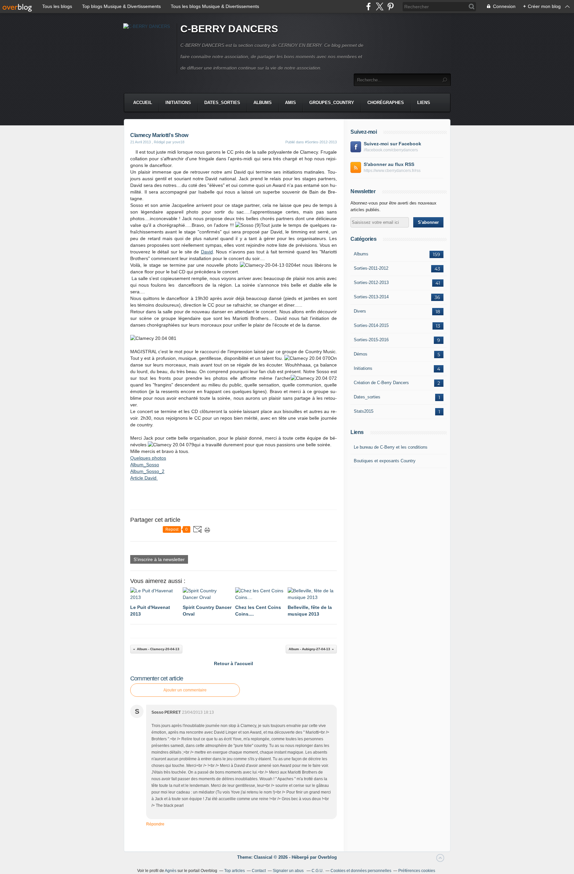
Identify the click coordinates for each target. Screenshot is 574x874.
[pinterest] (390, 6)
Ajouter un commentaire (185, 690)
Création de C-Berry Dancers (381, 382)
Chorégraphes (385, 102)
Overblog (327, 857)
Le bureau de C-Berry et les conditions (391, 447)
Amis (290, 102)
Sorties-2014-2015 (371, 325)
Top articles (234, 870)
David (207, 251)
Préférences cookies (416, 870)
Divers (360, 311)
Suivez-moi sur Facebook (392, 143)
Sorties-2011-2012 (371, 268)
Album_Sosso (144, 464)
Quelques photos (148, 458)
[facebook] (368, 6)
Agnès (170, 870)
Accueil (142, 102)
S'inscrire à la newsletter (159, 559)
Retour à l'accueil (233, 663)
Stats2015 (363, 411)
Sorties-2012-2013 (371, 282)
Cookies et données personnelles (361, 870)
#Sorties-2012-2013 (321, 142)
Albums (262, 102)
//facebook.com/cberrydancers (391, 150)
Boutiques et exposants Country (385, 460)
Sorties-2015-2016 (371, 339)
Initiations (178, 102)
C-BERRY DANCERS (229, 28)
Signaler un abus (289, 870)
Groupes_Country (331, 102)
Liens (423, 102)
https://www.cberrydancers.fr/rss (392, 170)
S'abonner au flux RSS (389, 164)
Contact (259, 870)
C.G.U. (318, 870)
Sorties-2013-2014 (371, 296)
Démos (360, 354)
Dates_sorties (222, 102)
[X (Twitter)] (379, 6)
